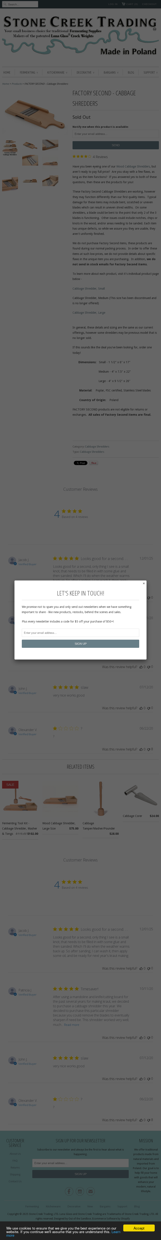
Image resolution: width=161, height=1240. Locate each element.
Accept (139, 1228)
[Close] (143, 583)
